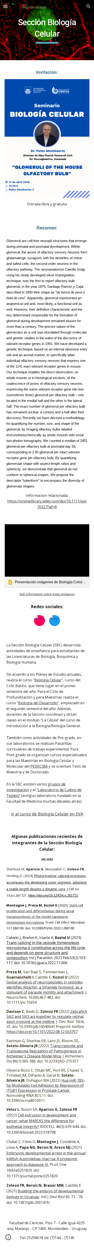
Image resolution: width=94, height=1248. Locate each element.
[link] (47, 556)
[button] (5, 6)
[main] (47, 30)
